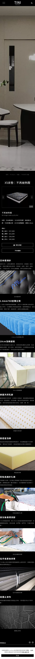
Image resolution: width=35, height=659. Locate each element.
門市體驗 (18, 251)
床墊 (18, 174)
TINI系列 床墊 (25, 174)
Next (33, 642)
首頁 (7, 174)
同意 (17, 656)
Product (12, 174)
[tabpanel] (17, 88)
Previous (30, 642)
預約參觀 (18, 245)
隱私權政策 (25, 652)
